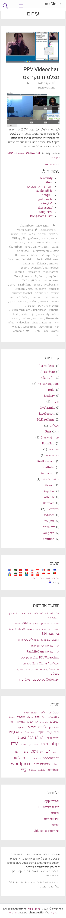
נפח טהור (54, 449)
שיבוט (56, 251)
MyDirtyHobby (31, 280)
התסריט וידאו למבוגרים (39, 186)
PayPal (44, 301)
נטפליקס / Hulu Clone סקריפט (41, 663)
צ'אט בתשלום (41, 293)
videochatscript (41, 322)
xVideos (49, 515)
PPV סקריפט (51, 819)
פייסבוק (55, 813)
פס (41, 318)
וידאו (56, 322)
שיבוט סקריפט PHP (48, 807)
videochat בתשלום (22, 293)
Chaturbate (27, 225)
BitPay (16, 238)
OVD (33, 733)
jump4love (52, 267)
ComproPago (50, 255)
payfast (33, 301)
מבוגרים (42, 234)
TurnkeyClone (46, 87)
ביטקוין (44, 238)
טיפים (26, 752)
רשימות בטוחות (50, 479)
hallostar (28, 263)
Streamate (52, 318)
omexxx (54, 288)
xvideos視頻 (44, 190)
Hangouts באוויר (48, 383)
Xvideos (32, 770)
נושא (35, 318)
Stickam (49, 485)
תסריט (55, 314)
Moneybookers (23, 276)
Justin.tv (49, 395)
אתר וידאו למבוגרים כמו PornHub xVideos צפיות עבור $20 (34, 631)
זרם (41, 752)
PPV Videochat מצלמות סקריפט (41, 73)
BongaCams (30, 238)
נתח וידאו (37, 758)
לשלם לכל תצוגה (18, 297)
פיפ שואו (21, 301)
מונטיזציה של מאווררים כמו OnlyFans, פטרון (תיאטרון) (34, 615)
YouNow (49, 527)
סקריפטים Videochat (46, 830)
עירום (37, 284)
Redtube (48, 467)
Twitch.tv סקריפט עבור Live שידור (38, 679)
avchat (55, 238)
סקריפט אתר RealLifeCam (43, 651)
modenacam (50, 272)
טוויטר (55, 825)
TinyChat (48, 491)
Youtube (48, 539)
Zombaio (18, 331)
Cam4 (29, 242)
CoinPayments (40, 251)
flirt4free (13, 259)
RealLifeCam (46, 461)
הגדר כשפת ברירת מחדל (45, 578)
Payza (55, 301)
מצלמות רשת (45, 326)
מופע (24, 314)
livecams (18, 272)
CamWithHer (41, 246)
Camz (55, 246)
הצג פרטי (31, 305)
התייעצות (44, 722)
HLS (11, 722)
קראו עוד (52, 164)
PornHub (48, 443)
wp (46, 331)
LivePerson (47, 413)
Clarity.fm (47, 377)
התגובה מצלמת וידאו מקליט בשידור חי (38, 639)
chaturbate (16, 246)
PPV (40, 305)
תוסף (12, 301)
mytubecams (51, 284)
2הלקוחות (54, 234)
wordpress (29, 326)
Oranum (19, 288)
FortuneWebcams (47, 259)
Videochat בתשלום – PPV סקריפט (33, 155)
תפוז (56, 242)
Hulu (51, 389)
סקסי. (32, 314)
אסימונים (13, 318)
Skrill (15, 314)
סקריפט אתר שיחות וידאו (45, 645)
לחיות (24, 267)
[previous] (55, 110)
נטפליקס (54, 425)
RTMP (23, 744)
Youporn (48, 533)
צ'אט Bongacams (41, 216)
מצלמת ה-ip (54, 727)
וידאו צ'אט (53, 509)
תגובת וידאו (52, 455)
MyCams (40, 276)
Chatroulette (46, 366)
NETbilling (24, 284)
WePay (16, 326)
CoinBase (23, 251)
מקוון (30, 288)
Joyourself (36, 267)
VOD (29, 758)
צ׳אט (27, 246)
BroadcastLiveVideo (50, 717)
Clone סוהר (51, 4)
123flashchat (47, 229)
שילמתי (55, 293)
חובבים (14, 234)
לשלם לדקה (35, 297)
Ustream (49, 503)
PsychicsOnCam (20, 310)
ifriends (41, 263)
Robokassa (39, 310)
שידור (26, 712)
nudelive (40, 288)
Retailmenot (46, 473)
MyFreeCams (25, 229)
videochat (23, 322)
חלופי (23, 234)
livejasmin (33, 272)
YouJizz (49, 521)
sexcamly (46, 178)
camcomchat (44, 242)
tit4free (47, 182)
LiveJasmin (43, 225)
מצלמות (19, 242)
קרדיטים (35, 255)
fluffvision (27, 259)
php (54, 743)
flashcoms (21, 255)
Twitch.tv (48, 497)
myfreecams (50, 280)
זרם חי (55, 401)
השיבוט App (51, 801)
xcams (55, 331)
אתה (39, 331)
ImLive (53, 263)
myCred (53, 276)
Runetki (54, 310)
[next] (11, 110)
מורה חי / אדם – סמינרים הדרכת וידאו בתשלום (37, 671)
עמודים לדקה (52, 305)
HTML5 (20, 721)
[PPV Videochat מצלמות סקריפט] (32, 61)
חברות (32, 727)
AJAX (32, 234)
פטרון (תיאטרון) (50, 437)
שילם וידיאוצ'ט (51, 297)
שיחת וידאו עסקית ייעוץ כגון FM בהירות (37, 623)
